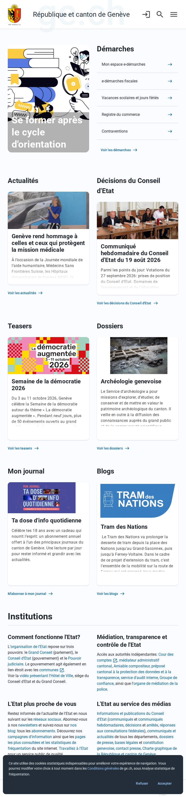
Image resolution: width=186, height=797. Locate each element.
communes (48, 670)
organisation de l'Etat (29, 646)
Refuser (142, 783)
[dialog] (93, 774)
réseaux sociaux (47, 719)
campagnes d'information (30, 736)
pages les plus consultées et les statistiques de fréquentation (46, 742)
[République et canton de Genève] (14, 14)
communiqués (121, 719)
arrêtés (152, 725)
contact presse (128, 748)
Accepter (165, 783)
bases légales (126, 742)
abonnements (43, 731)
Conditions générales (103, 768)
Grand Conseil (40, 652)
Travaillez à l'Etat (73, 748)
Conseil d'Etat (19, 658)
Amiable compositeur (132, 666)
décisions (133, 725)
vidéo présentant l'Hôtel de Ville (46, 675)
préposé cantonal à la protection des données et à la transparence (134, 672)
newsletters (28, 725)
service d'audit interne (139, 677)
